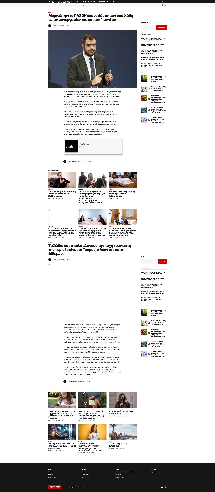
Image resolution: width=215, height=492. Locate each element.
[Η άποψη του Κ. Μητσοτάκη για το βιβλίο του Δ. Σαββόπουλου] (123, 180)
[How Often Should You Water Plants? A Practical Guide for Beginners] (144, 78)
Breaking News (52, 477)
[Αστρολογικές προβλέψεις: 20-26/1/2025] (123, 400)
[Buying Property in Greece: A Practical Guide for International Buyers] (144, 120)
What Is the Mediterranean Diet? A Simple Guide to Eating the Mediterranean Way (152, 52)
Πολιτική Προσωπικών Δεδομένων (124, 472)
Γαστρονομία (85, 477)
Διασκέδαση (85, 474)
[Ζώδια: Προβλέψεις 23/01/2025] (123, 432)
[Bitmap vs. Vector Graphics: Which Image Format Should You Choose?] (144, 110)
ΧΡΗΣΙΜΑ (153, 469)
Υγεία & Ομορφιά (81, 5)
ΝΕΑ (49, 469)
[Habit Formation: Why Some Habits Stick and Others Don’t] (144, 89)
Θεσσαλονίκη (85, 472)
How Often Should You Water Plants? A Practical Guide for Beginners (153, 38)
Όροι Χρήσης (118, 474)
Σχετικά (153, 472)
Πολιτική (51, 12)
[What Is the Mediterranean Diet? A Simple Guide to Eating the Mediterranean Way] (144, 98)
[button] (49, 2)
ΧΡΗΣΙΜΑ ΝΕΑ (52, 5)
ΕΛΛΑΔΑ (84, 469)
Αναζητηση (144, 22)
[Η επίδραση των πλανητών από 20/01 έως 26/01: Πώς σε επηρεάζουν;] (62, 432)
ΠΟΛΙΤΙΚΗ (117, 469)
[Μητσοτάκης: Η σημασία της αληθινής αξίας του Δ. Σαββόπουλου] (62, 180)
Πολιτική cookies (119, 477)
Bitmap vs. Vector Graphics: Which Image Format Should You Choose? (152, 58)
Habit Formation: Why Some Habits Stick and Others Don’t (152, 44)
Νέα (73, 5)
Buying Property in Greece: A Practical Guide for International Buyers (151, 65)
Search (143, 256)
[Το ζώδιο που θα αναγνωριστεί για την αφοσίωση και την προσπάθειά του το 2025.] (92, 432)
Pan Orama (84, 144)
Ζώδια (67, 5)
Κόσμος (61, 5)
